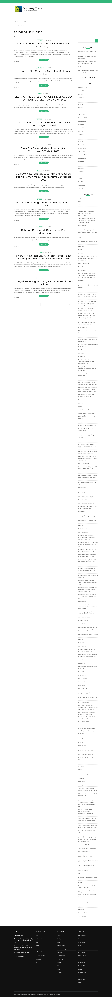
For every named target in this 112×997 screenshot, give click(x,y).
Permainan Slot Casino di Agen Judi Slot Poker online (44, 72)
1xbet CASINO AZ (82, 327)
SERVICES (23, 17)
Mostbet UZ (81, 643)
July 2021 (80, 175)
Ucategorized (81, 781)
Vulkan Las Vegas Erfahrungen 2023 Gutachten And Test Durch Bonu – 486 (87, 820)
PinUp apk (80, 742)
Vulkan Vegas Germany (84, 851)
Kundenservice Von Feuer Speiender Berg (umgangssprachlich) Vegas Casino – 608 (87, 477)
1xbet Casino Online (83, 336)
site (79, 763)
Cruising (59, 939)
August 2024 (81, 91)
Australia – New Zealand (42, 939)
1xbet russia (81, 353)
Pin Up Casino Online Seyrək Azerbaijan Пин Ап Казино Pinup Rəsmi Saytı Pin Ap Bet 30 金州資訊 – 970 (87, 707)
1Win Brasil (81, 246)
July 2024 (80, 94)
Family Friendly (82, 955)
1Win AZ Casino (82, 225)
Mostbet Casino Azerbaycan (85, 565)
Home (16, 17)
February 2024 (82, 111)
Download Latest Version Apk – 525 (87, 425)
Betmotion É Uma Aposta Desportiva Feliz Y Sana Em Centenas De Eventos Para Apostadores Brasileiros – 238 (87, 389)
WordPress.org (82, 916)
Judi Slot (80, 472)
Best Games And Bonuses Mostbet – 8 (88, 379)
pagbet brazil (81, 663)
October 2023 (81, 124)
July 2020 (80, 188)
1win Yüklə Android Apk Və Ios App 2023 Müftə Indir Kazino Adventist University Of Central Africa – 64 (86, 275)
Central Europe (41, 952)
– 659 (79, 201)
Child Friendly (81, 942)
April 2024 (80, 104)
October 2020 (81, 185)
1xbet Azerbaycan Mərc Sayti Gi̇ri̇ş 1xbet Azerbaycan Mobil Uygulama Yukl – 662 (87, 296)
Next (70, 304)
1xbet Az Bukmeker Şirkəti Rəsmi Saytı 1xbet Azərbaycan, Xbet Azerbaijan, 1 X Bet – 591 (88, 285)
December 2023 (82, 118)
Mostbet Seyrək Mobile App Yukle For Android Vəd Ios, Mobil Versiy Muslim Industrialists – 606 (87, 629)
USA (37, 963)
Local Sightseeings (61, 949)
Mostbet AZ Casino (83, 529)
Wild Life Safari (60, 976)
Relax (58, 966)
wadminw (16, 61)
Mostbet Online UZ (83, 620)
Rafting (59, 962)
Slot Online (40, 40)
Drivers (80, 441)
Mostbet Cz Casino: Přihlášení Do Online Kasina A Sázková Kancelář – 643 (87, 570)
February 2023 (82, 148)
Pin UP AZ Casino (82, 672)
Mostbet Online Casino (84, 617)
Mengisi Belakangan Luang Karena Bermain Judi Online (43, 283)
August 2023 (81, 128)
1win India (80, 253)
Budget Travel (81, 935)
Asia (37, 942)
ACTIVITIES (45, 17)
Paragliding (60, 959)
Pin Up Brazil (81, 682)
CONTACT (16, 21)
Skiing (58, 969)
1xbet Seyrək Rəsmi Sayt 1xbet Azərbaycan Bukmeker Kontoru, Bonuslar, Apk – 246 (86, 361)
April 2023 (80, 141)
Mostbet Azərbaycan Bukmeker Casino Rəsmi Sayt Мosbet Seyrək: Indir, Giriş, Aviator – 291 (87, 537)
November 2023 (82, 121)
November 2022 (82, 158)
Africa (37, 945)
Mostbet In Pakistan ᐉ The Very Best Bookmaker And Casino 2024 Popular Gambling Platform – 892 (87, 589)
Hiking (58, 942)
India (37, 935)
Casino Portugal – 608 (84, 410)
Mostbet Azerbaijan (83, 532)
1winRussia (80, 280)
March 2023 (81, 145)
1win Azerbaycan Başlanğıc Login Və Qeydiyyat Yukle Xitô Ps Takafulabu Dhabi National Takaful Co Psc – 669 (87, 230)
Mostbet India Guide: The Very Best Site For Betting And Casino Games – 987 (87, 596)
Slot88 (80, 769)
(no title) (80, 67)
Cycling (59, 935)
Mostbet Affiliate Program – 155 (86, 503)
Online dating (81, 660)
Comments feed (82, 913)
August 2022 (81, 168)
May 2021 (80, 182)
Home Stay (81, 959)
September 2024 (82, 87)
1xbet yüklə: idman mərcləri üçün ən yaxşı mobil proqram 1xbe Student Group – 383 (87, 368)
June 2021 (80, 178)
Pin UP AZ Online (82, 675)
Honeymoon (81, 962)
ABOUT (64, 17)
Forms (24, 21)
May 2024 (80, 101)
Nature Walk (81, 976)
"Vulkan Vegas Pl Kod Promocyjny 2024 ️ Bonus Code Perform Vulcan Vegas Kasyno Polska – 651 (87, 220)
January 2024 (81, 114)
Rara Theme (46, 994)
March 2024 (81, 107)
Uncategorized (82, 785)
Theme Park (60, 972)
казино (80, 882)
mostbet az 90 (82, 525)
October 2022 (81, 161)
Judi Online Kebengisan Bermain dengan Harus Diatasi (43, 204)
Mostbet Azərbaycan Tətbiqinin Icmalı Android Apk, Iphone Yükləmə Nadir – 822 (88, 544)
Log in (79, 906)
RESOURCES (73, 17)
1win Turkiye (81, 267)
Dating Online (81, 422)
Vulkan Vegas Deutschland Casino (87, 848)
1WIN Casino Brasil (82, 250)
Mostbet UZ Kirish (82, 646)
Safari (79, 982)
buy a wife (80, 403)
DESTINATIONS (34, 17)
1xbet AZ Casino (82, 291)
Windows (80, 874)
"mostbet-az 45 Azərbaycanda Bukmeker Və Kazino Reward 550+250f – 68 (86, 213)
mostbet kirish (82, 601)
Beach (80, 939)
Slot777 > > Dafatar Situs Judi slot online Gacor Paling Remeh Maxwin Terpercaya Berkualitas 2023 (43, 176)
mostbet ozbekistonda (84, 624)
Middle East (38, 959)
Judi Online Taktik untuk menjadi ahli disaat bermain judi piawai (43, 124)
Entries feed (81, 909)
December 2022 (82, 155)
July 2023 (80, 131)
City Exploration (82, 949)
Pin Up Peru (81, 725)
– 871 (79, 208)
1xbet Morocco (82, 350)
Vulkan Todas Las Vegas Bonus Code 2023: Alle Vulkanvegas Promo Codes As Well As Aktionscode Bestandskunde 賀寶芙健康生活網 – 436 (87, 829)
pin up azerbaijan (82, 678)
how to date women (83, 463)
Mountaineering (61, 955)
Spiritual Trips (81, 979)
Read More (44, 59)
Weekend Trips (82, 986)
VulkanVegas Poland (83, 870)
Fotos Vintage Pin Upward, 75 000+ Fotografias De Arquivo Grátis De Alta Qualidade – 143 (87, 458)
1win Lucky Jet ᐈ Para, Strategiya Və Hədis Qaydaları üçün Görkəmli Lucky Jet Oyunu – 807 (87, 258)
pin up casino (81, 685)
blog (79, 400)
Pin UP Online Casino (83, 721)
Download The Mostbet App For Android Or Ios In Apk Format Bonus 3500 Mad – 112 (87, 435)
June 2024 (81, 97)
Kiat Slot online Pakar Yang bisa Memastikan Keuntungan (43, 45)
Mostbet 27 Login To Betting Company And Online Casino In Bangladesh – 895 (86, 498)
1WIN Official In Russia (83, 263)
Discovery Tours (32, 8)
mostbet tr (81, 639)
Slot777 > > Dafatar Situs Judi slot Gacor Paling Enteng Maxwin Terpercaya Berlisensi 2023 (43, 257)
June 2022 (80, 171)
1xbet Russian (81, 356)
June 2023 (80, 134)
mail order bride (82, 487)
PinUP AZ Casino (82, 745)
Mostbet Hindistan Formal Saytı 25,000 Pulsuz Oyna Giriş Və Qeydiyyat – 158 (88, 582)
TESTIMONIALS (84, 17)
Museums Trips (82, 972)
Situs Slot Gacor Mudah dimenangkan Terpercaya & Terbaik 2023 (43, 150)
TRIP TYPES (55, 17)
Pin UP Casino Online (83, 702)
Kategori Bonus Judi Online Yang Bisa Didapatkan (43, 231)
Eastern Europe (41, 955)
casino (80, 406)
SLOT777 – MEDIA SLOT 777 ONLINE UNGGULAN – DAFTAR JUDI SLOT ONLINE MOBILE (44, 98)
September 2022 (82, 165)
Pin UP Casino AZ (82, 688)
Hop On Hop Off (61, 945)
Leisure (80, 969)
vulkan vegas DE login (83, 845)
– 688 (79, 205)
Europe (37, 949)
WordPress (57, 994)
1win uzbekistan (82, 270)
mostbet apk (81, 511)
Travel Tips (81, 778)
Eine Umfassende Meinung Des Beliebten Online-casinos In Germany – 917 (87, 446)
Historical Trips (82, 966)
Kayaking (59, 952)
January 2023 (81, 151)
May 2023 (80, 138)
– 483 (79, 198)
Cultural (80, 945)
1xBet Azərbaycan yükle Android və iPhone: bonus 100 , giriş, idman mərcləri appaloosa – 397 (87, 303)
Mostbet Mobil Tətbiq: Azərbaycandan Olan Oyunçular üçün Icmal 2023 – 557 (87, 606)
